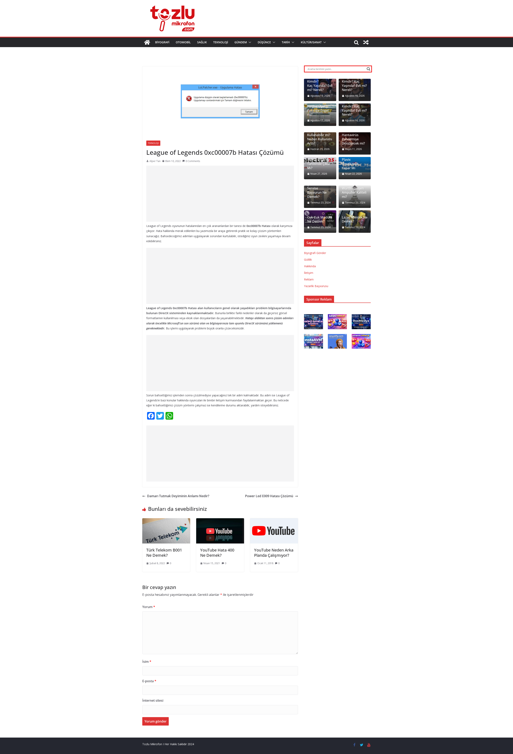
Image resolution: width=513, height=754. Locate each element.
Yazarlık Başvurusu (316, 286)
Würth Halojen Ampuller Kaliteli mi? (354, 192)
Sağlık (202, 42)
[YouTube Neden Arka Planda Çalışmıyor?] (274, 521)
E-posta (149, 681)
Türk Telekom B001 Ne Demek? (164, 552)
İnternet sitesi (152, 700)
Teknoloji (220, 42)
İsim (146, 661)
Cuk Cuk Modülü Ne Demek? (319, 219)
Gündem (240, 42)
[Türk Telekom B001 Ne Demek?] (166, 521)
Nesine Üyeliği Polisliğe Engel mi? (318, 110)
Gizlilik (308, 259)
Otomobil (183, 42)
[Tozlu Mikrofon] (147, 42)
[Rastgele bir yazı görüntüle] (366, 42)
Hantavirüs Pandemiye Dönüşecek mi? (353, 139)
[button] (249, 42)
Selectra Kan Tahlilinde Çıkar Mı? (318, 164)
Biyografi (162, 42)
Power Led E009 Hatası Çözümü (269, 496)
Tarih (286, 42)
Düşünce (264, 42)
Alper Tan (155, 161)
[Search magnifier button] (368, 69)
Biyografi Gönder (315, 253)
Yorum (148, 607)
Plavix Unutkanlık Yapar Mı (350, 164)
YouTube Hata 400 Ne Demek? (217, 552)
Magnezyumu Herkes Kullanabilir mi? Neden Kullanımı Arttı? (319, 135)
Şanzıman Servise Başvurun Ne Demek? (317, 190)
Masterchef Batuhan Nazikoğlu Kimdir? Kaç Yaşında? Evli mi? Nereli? (354, 104)
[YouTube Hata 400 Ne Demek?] (220, 521)
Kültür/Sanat (311, 42)
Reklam (309, 279)
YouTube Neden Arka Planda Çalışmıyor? (273, 552)
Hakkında (310, 266)
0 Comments (193, 161)
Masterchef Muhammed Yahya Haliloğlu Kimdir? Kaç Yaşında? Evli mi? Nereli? (354, 79)
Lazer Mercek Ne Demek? (355, 219)
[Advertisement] (220, 194)
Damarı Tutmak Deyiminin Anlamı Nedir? (178, 496)
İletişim (308, 273)
